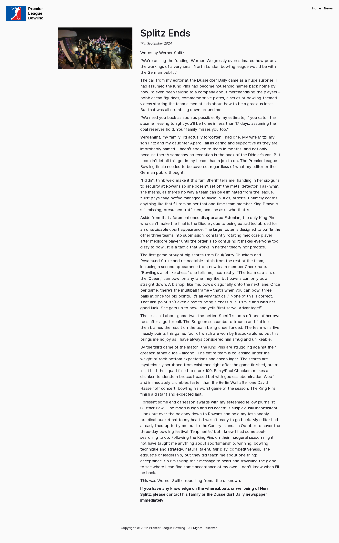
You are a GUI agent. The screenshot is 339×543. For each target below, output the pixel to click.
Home (316, 8)
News (328, 8)
